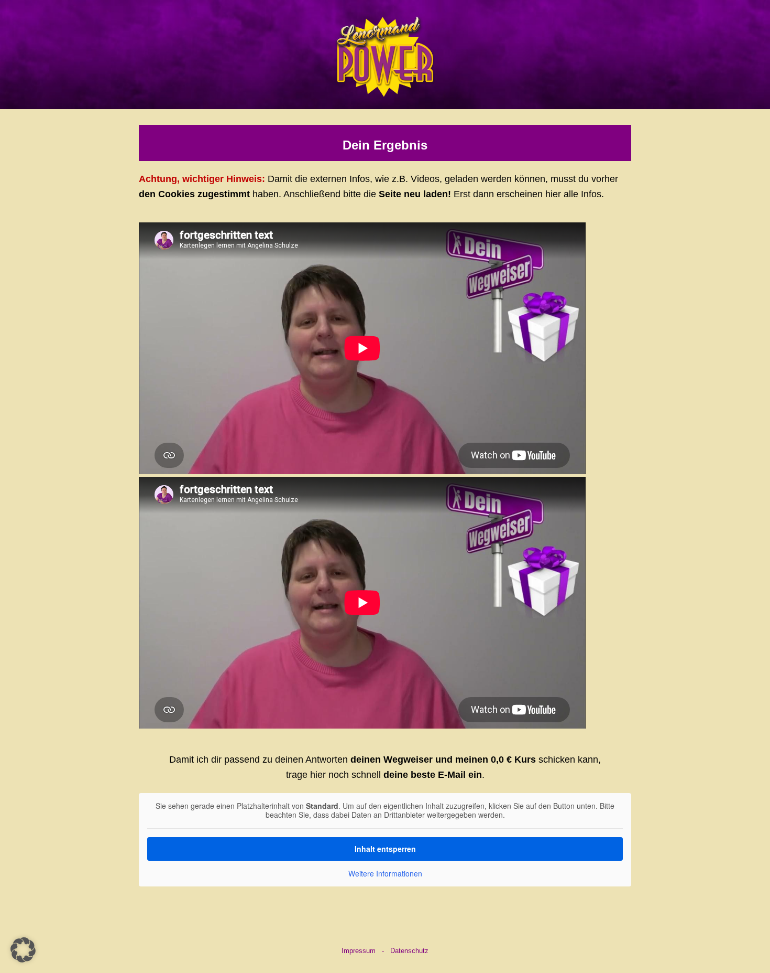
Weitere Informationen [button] (385, 874)
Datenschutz (409, 951)
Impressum (359, 951)
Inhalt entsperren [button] (385, 848)
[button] (23, 950)
